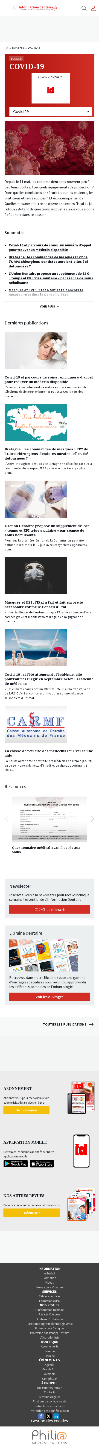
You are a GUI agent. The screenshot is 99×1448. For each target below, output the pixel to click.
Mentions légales (49, 1397)
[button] (92, 819)
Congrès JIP (49, 1379)
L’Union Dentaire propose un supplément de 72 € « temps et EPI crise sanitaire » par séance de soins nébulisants (47, 530)
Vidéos (49, 1283)
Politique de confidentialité (49, 1401)
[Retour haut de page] (90, 1436)
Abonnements (49, 1346)
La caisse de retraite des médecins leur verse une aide (49, 753)
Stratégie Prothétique (49, 1319)
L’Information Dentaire (49, 1310)
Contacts (49, 1392)
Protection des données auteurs (49, 1411)
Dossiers (18, 48)
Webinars (49, 1374)
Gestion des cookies (49, 1421)
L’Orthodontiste (49, 1337)
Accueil (6, 48)
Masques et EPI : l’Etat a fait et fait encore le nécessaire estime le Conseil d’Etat (44, 604)
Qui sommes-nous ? (49, 1388)
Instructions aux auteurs (49, 1406)
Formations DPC (49, 1301)
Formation (49, 1278)
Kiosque (50, 1351)
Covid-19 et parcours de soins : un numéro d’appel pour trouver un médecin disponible (49, 379)
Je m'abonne (26, 1110)
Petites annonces (49, 1296)
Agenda (49, 1365)
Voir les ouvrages (49, 996)
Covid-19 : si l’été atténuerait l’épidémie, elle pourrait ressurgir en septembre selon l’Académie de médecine (49, 679)
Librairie (50, 1356)
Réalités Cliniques (49, 1314)
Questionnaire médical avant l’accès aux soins (46, 849)
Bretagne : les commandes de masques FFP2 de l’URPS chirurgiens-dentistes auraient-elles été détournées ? (46, 453)
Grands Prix (49, 1369)
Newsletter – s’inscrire (49, 1287)
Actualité (49, 1273)
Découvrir (32, 1212)
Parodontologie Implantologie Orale (50, 1324)
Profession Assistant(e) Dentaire (49, 1333)
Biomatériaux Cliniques (49, 1328)
